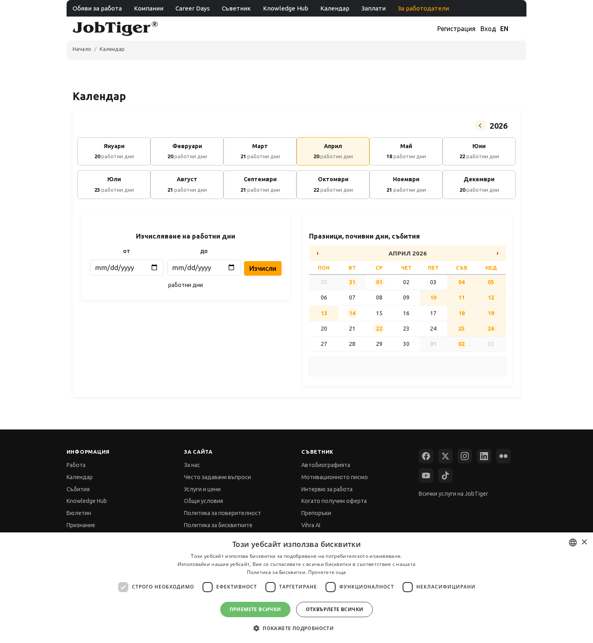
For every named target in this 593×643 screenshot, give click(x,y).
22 (379, 328)
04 (461, 282)
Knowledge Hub (285, 8)
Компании (148, 8)
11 (461, 297)
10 (433, 297)
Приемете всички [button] (255, 609)
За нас (192, 465)
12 (491, 297)
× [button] (584, 542)
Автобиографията (325, 465)
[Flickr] (503, 456)
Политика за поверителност (222, 513)
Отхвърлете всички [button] (334, 609)
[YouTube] (426, 475)
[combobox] (573, 542)
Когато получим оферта (334, 501)
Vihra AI (310, 525)
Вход (488, 28)
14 (352, 313)
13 (324, 313)
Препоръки (316, 513)
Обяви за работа (97, 8)
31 (352, 282)
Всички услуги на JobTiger (453, 493)
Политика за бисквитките (218, 525)
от (126, 251)
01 (379, 282)
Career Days (192, 8)
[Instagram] (464, 456)
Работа (76, 465)
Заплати (373, 8)
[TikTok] (445, 475)
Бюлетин (79, 513)
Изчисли (262, 268)
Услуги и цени (202, 489)
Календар (334, 8)
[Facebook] (426, 456)
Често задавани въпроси (217, 477)
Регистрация (456, 28)
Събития (78, 489)
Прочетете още (327, 572)
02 (461, 344)
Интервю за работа (327, 489)
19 (491, 313)
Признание (81, 525)
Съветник (236, 8)
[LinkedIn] (484, 456)
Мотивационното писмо (334, 477)
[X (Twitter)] (445, 456)
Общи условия (203, 501)
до (204, 251)
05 (491, 282)
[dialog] (296, 587)
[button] (296, 628)
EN (504, 28)
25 (461, 328)
